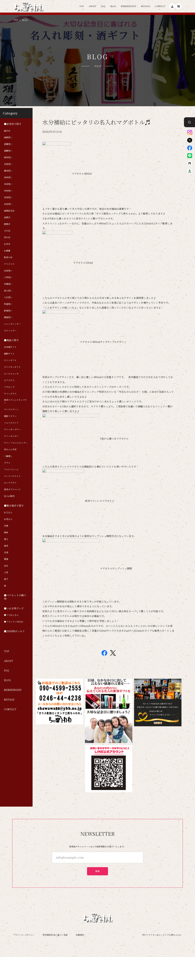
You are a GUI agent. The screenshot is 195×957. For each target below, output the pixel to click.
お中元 (7, 244)
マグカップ (9, 387)
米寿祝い (8, 184)
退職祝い (8, 144)
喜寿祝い (8, 170)
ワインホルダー (11, 436)
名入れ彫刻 (9, 496)
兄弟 (6, 525)
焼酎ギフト (9, 353)
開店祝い (8, 317)
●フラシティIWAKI (13, 622)
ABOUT (92, 6)
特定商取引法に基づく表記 (55, 934)
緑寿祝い (8, 157)
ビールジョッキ (11, 373)
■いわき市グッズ (14, 608)
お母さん (8, 519)
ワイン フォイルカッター (15, 442)
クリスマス (9, 264)
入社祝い (8, 297)
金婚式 (7, 217)
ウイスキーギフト (12, 367)
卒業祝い (8, 284)
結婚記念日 (9, 210)
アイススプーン (11, 409)
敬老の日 (8, 257)
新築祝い (8, 310)
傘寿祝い (8, 177)
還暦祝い (8, 150)
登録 (97, 871)
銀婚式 (7, 224)
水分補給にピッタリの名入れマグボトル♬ (96, 122)
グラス (7, 462)
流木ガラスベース (12, 489)
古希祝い (8, 164)
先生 (6, 565)
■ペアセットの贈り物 (15, 597)
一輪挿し (8, 456)
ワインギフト (10, 360)
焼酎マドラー (10, 416)
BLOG (113, 6)
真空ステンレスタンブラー (15, 401)
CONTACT (160, 6)
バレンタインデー (12, 324)
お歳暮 (7, 250)
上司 (6, 572)
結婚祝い (8, 137)
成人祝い (8, 290)
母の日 (7, 237)
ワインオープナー (12, 429)
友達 (6, 552)
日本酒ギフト (10, 347)
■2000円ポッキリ (14, 631)
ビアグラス (9, 380)
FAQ (103, 6)
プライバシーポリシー (24, 934)
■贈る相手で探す (14, 505)
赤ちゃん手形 (10, 449)
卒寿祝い (8, 190)
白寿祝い (8, 204)
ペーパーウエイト (12, 476)
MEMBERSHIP (128, 6)
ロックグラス (10, 482)
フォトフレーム (11, 469)
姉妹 (6, 532)
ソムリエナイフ (11, 422)
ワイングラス (10, 393)
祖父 (6, 539)
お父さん (8, 512)
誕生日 (7, 130)
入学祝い (8, 277)
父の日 (7, 230)
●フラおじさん (11, 615)
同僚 (6, 559)
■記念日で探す (12, 124)
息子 (6, 579)
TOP (81, 6)
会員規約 (80, 934)
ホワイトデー (10, 330)
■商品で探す (11, 340)
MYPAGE (145, 6)
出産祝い (8, 270)
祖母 (6, 545)
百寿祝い (8, 197)
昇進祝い (8, 304)
